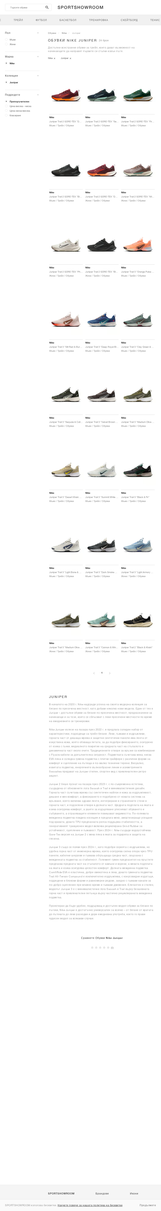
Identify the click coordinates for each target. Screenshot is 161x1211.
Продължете (148, 1205)
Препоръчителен (19, 101)
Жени (13, 44)
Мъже (13, 39)
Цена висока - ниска (20, 106)
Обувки (52, 33)
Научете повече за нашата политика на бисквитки (90, 1205)
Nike (12, 63)
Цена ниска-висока (20, 110)
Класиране (15, 115)
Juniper (14, 82)
